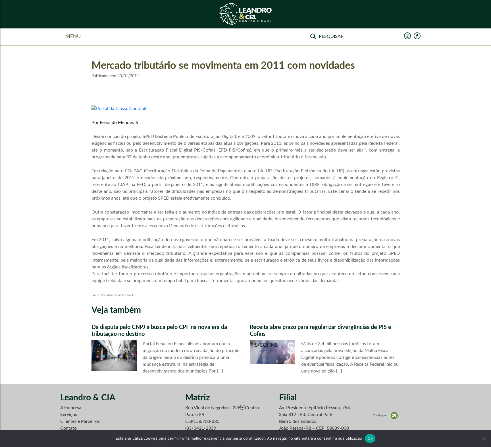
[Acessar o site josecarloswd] (385, 415)
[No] (484, 438)
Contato (68, 428)
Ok (370, 438)
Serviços (68, 414)
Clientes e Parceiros (80, 421)
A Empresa (70, 407)
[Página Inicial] (245, 14)
